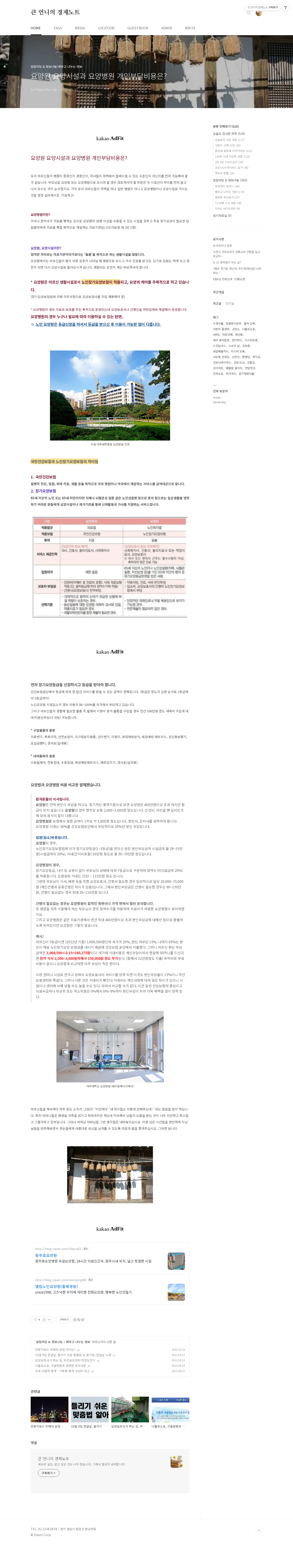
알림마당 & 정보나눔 (49, 1342)
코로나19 (239, 362)
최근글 (217, 303)
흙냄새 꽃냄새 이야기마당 (233, 151)
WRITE (190, 27)
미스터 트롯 (238, 351)
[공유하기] (44, 1319)
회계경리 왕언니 (227, 186)
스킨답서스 (219, 346)
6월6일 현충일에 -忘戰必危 (229, 279)
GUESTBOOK (137, 27)
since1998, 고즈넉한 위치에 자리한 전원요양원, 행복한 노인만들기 (83, 1291)
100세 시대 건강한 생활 (232, 156)
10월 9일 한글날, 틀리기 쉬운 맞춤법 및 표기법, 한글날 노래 (73, 1355)
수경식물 (218, 323)
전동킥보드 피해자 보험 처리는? (55, 1349)
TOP (258, 1530)
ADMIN (166, 27)
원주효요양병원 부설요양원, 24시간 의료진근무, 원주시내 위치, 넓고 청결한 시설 (93, 1260)
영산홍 (239, 334)
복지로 (256, 357)
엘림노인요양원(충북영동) (56, 1286)
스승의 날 (234, 346)
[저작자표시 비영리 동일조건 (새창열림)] (78, 1319)
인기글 (230, 303)
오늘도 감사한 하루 (229, 133)
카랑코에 (227, 334)
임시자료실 (222, 215)
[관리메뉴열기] (285, 7)
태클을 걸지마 (234, 368)
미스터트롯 (251, 340)
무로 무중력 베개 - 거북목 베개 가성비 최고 (62, 1371)
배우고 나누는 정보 (78, 1342)
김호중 (246, 346)
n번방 (216, 334)
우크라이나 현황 (222, 246)
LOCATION (106, 27)
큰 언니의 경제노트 (55, 13)
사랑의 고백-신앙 (227, 145)
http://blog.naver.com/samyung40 (60, 1280)
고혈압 (251, 362)
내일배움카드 (220, 351)
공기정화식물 (246, 374)
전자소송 (218, 374)
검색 (249, 13)
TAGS (57, 27)
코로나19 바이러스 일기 (231, 167)
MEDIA (80, 27)
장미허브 (237, 340)
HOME (36, 27)
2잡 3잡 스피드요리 (229, 162)
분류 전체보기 (226, 126)
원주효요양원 (46, 1255)
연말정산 (250, 368)
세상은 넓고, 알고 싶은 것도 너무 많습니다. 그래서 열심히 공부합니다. (81, 1464)
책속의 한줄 (224, 173)
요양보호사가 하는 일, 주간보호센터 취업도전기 (65, 1360)
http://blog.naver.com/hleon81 (58, 1249)
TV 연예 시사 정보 (228, 203)
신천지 (236, 357)
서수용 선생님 (221, 357)
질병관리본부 (233, 323)
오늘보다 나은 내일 (229, 140)
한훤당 (246, 357)
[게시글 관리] (49, 1319)
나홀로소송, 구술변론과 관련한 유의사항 (60, 1365)
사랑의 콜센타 (221, 329)
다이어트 (218, 368)
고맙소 (236, 329)
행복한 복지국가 (227, 197)
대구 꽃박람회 (221, 340)
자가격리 (231, 374)
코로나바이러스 (222, 362)
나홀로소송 (248, 329)
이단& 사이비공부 (227, 208)
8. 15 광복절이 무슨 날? (227, 262)
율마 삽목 (249, 323)
